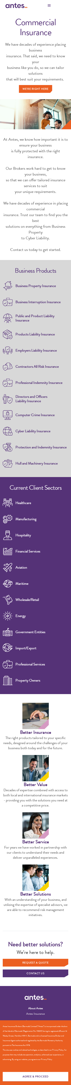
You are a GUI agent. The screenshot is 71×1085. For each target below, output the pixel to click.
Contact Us (35, 973)
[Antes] (16, 5)
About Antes (35, 1008)
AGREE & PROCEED (36, 1076)
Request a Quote (35, 962)
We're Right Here (36, 89)
